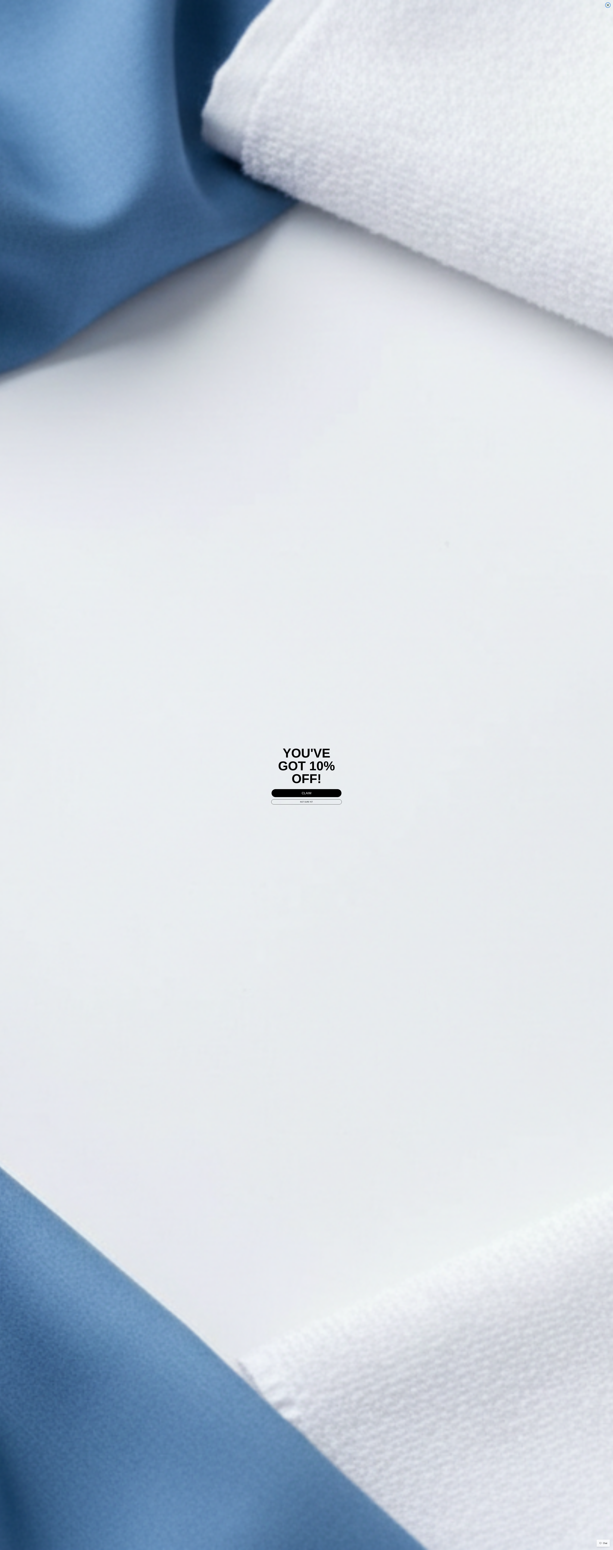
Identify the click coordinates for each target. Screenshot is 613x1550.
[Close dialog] (607, 5)
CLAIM (306, 793)
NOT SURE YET (306, 801)
